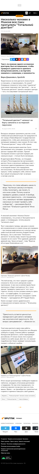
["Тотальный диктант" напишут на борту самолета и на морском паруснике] (19, 106)
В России (19, 423)
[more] (36, 128)
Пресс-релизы (5, 441)
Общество (4, 395)
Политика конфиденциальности (16, 444)
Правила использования (15, 439)
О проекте (4, 439)
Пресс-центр (14, 441)
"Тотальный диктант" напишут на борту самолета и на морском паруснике (17, 122)
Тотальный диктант (12, 399)
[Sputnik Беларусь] (5, 14)
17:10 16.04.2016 (5, 31)
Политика (26, 423)
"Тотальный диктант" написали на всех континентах (22, 395)
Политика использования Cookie (10, 446)
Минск (3, 399)
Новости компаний (24, 441)
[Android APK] (6, 458)
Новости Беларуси (23, 399)
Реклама (3, 444)
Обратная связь (5, 453)
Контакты (25, 439)
